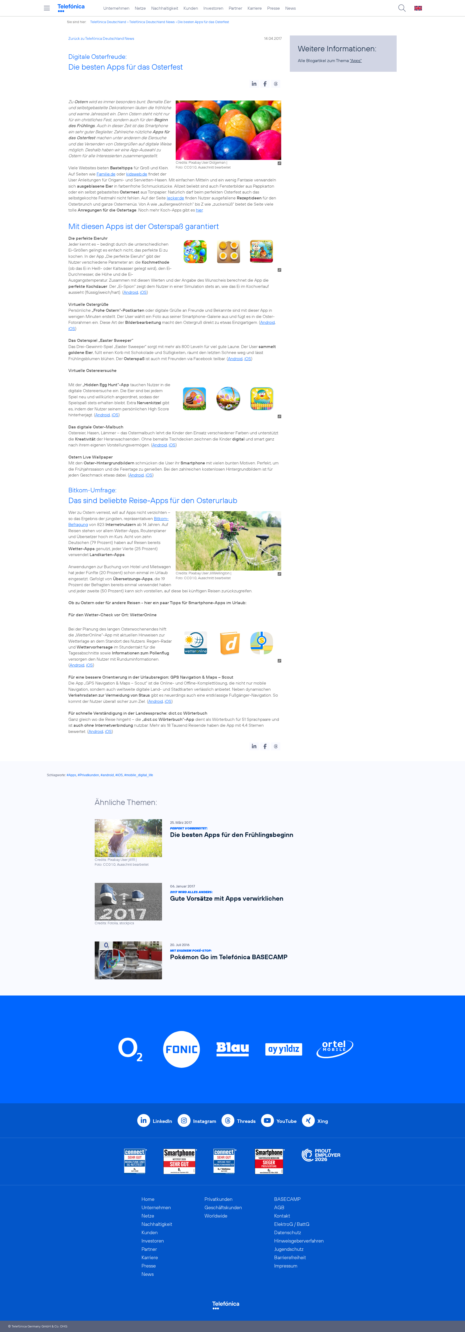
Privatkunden (218, 1199)
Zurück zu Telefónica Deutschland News (101, 38)
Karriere (255, 8)
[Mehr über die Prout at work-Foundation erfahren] (321, 1161)
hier (199, 210)
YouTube (287, 1121)
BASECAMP (287, 1199)
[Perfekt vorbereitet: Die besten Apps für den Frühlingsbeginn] (230, 843)
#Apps (71, 775)
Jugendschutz (289, 1249)
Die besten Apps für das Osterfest (203, 22)
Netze (140, 8)
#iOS (119, 775)
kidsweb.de (136, 174)
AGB (279, 1207)
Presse (273, 8)
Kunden (191, 8)
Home (148, 1199)
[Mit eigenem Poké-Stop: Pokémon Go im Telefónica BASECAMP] (230, 960)
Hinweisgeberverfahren (299, 1241)
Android (131, 292)
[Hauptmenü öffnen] (47, 8)
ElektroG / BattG (291, 1224)
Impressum (285, 1266)
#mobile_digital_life (138, 775)
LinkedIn (162, 1121)
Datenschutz (287, 1232)
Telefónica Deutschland (108, 22)
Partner (235, 8)
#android (107, 775)
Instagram (204, 1121)
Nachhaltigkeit (164, 8)
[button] (254, 84)
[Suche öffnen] (402, 8)
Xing (323, 1121)
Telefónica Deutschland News (152, 22)
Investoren (213, 8)
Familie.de (106, 174)
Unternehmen (116, 8)
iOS (143, 292)
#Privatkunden (88, 775)
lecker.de (175, 197)
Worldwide (216, 1216)
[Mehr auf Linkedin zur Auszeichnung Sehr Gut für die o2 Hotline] (225, 1161)
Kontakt (282, 1216)
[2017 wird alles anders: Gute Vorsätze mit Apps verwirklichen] (230, 904)
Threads (246, 1121)
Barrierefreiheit (290, 1257)
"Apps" (356, 60)
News (290, 8)
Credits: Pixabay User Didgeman (201, 162)
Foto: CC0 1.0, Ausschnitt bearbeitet (203, 167)
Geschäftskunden (223, 1207)
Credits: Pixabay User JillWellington (203, 573)
